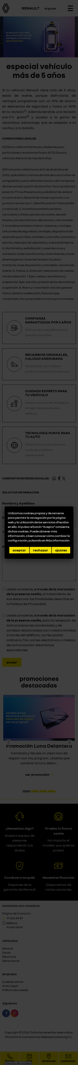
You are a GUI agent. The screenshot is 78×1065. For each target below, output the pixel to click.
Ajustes (61, 550)
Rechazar (40, 550)
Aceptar (19, 550)
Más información (57, 540)
